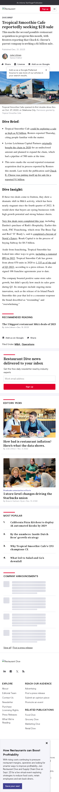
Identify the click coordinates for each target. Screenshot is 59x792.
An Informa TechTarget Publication (29, 3)
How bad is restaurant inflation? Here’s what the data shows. (27, 443)
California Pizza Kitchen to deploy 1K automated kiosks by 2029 (32, 524)
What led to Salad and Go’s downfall (27, 559)
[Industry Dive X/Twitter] (17, 671)
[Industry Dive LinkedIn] (4, 671)
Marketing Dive (32, 723)
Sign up (45, 9)
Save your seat (12, 786)
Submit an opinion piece (37, 697)
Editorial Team (9, 693)
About (5, 688)
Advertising (30, 688)
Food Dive (30, 714)
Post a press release (23, 647)
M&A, (18, 344)
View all (7, 647)
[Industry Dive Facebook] (11, 671)
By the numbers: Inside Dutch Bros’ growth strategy (29, 536)
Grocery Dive (32, 719)
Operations (28, 344)
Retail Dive (30, 728)
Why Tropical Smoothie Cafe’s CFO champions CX (32, 547)
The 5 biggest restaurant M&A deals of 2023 (29, 324)
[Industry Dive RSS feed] (23, 671)
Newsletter (7, 702)
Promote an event (34, 702)
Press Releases (9, 714)
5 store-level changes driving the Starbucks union (27, 496)
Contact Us (7, 697)
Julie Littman (15, 55)
